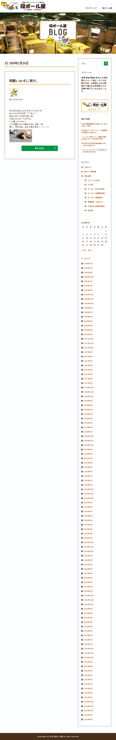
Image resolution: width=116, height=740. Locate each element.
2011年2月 (88, 693)
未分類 (90, 210)
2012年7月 (88, 618)
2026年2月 (88, 272)
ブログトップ (91, 8)
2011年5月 (88, 680)
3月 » (90, 250)
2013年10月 (89, 551)
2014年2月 (88, 533)
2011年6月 (88, 675)
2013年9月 (88, 556)
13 (98, 238)
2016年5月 (88, 418)
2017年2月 (88, 379)
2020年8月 (88, 308)
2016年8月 (88, 405)
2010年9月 (88, 715)
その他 (90, 185)
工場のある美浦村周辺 (96, 206)
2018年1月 (88, 334)
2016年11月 (89, 392)
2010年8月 (88, 719)
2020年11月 (89, 299)
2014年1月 (88, 538)
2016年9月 (88, 401)
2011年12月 (89, 649)
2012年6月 (88, 622)
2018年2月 (88, 330)
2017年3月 (88, 374)
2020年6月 (88, 317)
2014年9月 (88, 503)
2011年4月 (88, 684)
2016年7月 (88, 410)
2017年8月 (88, 356)
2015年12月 (89, 436)
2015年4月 (88, 472)
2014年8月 (88, 507)
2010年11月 (89, 706)
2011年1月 (88, 697)
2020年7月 (88, 312)
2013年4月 (88, 578)
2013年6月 (88, 569)
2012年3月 (88, 635)
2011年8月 (88, 666)
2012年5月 (88, 626)
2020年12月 (89, 295)
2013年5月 (88, 573)
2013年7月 (88, 564)
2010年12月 (89, 702)
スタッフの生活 (94, 180)
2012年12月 (89, 595)
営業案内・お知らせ (95, 202)
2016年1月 (88, 432)
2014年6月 (88, 516)
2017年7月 (88, 361)
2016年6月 (88, 414)
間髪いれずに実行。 (24, 81)
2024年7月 (88, 281)
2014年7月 (88, 511)
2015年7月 (88, 458)
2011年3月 (88, 688)
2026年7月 (88, 264)
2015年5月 (88, 467)
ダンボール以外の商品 (96, 189)
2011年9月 (88, 662)
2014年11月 (89, 494)
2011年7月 (88, 671)
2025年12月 (89, 277)
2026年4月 (88, 268)
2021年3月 (88, 286)
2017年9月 (88, 352)
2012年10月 (89, 604)
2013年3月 (88, 582)
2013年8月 (88, 560)
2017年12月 (89, 339)
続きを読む (40, 148)
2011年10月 (89, 657)
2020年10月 (89, 303)
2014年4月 (88, 525)
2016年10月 (89, 396)
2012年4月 (88, 631)
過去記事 (87, 176)
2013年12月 (89, 542)
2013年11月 (89, 547)
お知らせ (87, 167)
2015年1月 (88, 485)
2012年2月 (88, 640)
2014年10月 (89, 498)
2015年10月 (89, 445)
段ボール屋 (107, 8)
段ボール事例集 (90, 171)
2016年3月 (88, 423)
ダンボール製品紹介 (95, 197)
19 (95, 241)
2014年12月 (89, 489)
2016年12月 (89, 387)
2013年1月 (88, 591)
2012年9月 (88, 609)
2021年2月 (88, 290)
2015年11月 (89, 441)
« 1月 (83, 250)
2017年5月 (88, 370)
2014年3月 (88, 529)
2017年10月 (89, 348)
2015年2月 (88, 480)
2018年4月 (88, 321)
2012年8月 (88, 613)
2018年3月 (88, 325)
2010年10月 (89, 711)
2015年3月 (88, 476)
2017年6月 (88, 365)
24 (87, 245)
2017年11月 (89, 343)
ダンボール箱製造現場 (96, 193)
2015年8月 (88, 454)
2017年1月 (88, 383)
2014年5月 (88, 520)
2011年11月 (89, 653)
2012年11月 (89, 600)
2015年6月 (88, 463)
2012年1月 (88, 644)
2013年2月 (88, 587)
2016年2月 (88, 427)
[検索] (106, 63)
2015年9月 (88, 449)
